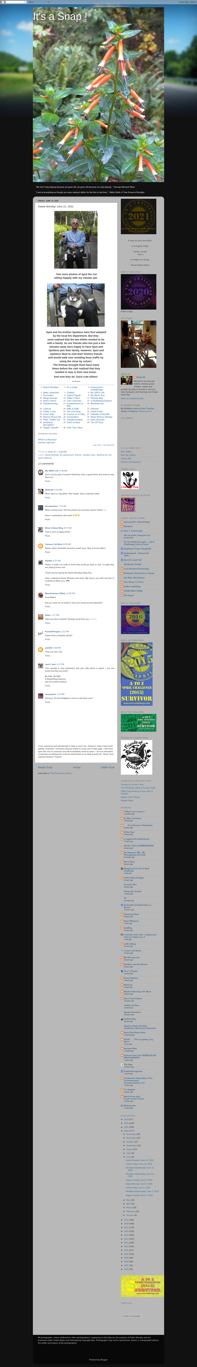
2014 (126, 1239)
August (129, 1149)
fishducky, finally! (132, 564)
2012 (126, 1246)
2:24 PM (60, 694)
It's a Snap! (72, 387)
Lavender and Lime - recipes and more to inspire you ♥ (140, 936)
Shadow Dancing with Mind (137, 992)
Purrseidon (48, 395)
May (128, 1200)
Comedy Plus (130, 884)
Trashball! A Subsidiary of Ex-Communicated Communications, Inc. (138, 1080)
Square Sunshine (132, 1012)
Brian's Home (49, 401)
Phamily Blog (97, 398)
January (130, 1215)
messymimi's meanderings (97, 388)
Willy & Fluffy (73, 409)
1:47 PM (55, 615)
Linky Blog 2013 (108, 445)
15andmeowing (50, 403)
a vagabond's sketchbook (136, 839)
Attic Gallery (126, 452)
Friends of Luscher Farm (132, 784)
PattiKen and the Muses (135, 964)
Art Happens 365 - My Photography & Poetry (135, 853)
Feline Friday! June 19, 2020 (139, 1164)
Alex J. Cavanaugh (133, 531)
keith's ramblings (132, 586)
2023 (126, 1119)
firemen (78, 455)
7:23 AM (62, 506)
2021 (126, 1127)
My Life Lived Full (132, 560)
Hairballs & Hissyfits (100, 414)
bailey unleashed (51, 392)
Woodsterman (97, 403)
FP (125, 898)
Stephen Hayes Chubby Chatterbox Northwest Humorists (140, 1027)
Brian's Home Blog (54, 528)
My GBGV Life (97, 392)
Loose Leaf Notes (132, 951)
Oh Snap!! (129, 595)
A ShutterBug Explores (101, 401)
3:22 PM (65, 632)
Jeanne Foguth (74, 395)
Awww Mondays (51, 387)
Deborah (95, 409)
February (130, 1211)
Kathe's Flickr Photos (130, 797)
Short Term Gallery (133, 998)
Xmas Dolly (48, 414)
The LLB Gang (73, 411)
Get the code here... (47, 442)
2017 (126, 1227)
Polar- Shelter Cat (51, 420)
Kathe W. (141, 377)
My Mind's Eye (98, 395)
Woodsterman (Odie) (55, 593)
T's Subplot (129, 1090)
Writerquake (130, 1106)
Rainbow (128, 526)
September (131, 1145)
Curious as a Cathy (76, 414)
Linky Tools (97, 445)
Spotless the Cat (103, 455)
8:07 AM (68, 528)
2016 (126, 1231)
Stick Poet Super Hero (134, 1032)
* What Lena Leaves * (134, 812)
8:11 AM (57, 561)
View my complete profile (132, 398)
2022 (126, 1123)
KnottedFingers (52, 632)
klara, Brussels (98, 420)
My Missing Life (131, 957)
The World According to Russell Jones (138, 788)
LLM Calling (130, 944)
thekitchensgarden (133, 1071)
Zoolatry (70, 392)
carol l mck (50, 664)
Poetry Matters (131, 978)
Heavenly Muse (131, 914)
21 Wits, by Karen (132, 818)
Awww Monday (52, 455)
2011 (126, 1250)
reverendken (73, 417)
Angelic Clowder (50, 427)
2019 (126, 1220)
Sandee (48, 561)
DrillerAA (49, 490)
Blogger (104, 1360)
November (131, 1138)
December (131, 1134)
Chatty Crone (49, 411)
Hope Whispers (131, 921)
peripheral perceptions (48, 423)
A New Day (129, 832)
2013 (126, 1243)
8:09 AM (67, 544)
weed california (45, 458)
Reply (47, 481)
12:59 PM (70, 593)
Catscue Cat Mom (53, 544)
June (128, 1157)
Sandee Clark (89, 455)
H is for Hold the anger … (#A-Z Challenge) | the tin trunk (139, 543)
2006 (126, 1269)
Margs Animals (50, 398)
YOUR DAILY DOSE (133, 591)
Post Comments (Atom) (61, 773)
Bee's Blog (129, 862)
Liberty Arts (126, 458)
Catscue (47, 409)
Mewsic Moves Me (52, 417)
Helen (48, 615)
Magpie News (127, 800)
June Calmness (74, 401)
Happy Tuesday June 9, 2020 (139, 1180)
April (128, 1204)
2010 (126, 1254)
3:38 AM (63, 471)
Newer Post (45, 767)
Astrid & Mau (97, 411)
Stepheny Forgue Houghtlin (137, 549)
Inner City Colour (75, 427)
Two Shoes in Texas (133, 582)
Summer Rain (130, 1048)
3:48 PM (57, 648)
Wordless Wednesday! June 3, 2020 (142, 1191)
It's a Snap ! (60, 16)
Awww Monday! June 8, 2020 (139, 1184)
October (130, 1142)
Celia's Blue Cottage (134, 878)
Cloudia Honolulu (75, 420)
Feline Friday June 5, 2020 (138, 1188)
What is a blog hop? (47, 439)
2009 (126, 1258)
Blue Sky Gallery (128, 455)
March (129, 1207)
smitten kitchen (131, 1005)
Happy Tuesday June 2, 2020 (139, 1195)
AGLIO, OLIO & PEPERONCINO (139, 846)
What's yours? (145, 411)
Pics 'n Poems (131, 971)
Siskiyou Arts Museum (131, 462)
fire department (67, 455)
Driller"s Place (73, 398)
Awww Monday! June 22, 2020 (140, 1160)
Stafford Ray (130, 1019)
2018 (126, 1224)
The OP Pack (97, 422)
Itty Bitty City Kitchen (134, 578)
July (128, 1153)
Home (77, 767)
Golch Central (73, 422)
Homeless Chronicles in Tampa (139, 573)
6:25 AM (58, 490)
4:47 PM (60, 664)
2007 (126, 1265)
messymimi (50, 694)
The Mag (128, 1064)
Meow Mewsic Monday (101, 417)
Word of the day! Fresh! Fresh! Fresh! (134, 1097)
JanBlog (128, 928)
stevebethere (51, 506)
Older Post (107, 767)
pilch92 (48, 648)
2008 (126, 1261)
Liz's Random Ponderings (136, 569)
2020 (126, 1131)
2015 (126, 1235)
